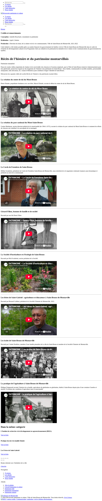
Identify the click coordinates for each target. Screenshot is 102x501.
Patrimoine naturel (10, 492)
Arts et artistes (9, 485)
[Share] (3, 458)
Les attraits (8, 6)
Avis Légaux (68, 497)
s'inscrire (3, 466)
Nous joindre (9, 10)
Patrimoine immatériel (12, 490)
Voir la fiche (4, 435)
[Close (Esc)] (1, 458)
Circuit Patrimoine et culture (13, 487)
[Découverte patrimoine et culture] (12, 13)
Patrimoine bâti (9, 489)
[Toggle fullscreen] (5, 458)
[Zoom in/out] (7, 458)
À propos (8, 4)
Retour (3, 29)
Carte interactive (10, 8)
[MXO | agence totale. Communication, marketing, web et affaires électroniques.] (26, 499)
